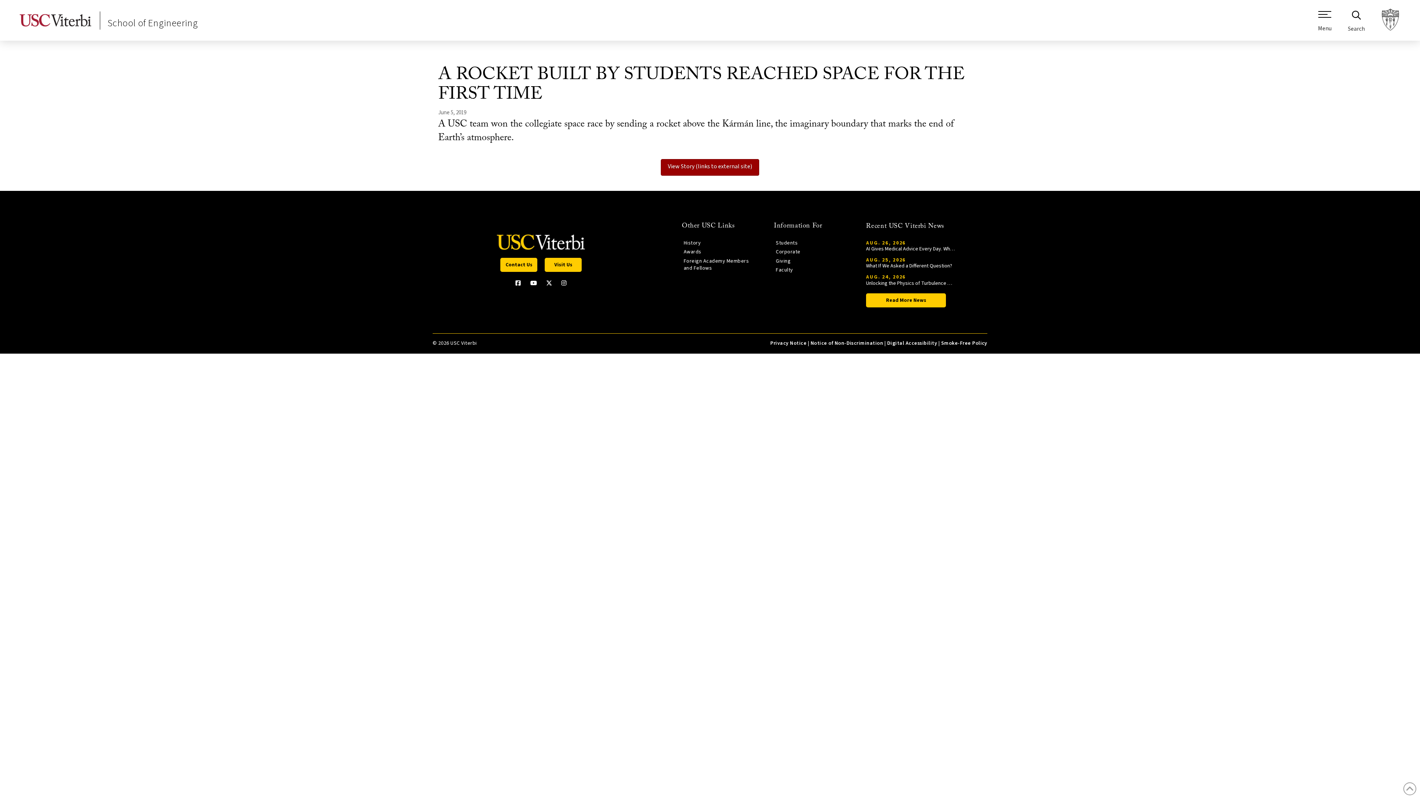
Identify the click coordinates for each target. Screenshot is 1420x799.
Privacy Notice (788, 343)
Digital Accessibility (912, 343)
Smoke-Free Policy (964, 343)
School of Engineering (153, 23)
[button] (1324, 24)
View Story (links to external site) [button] (710, 166)
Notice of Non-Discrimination (847, 343)
